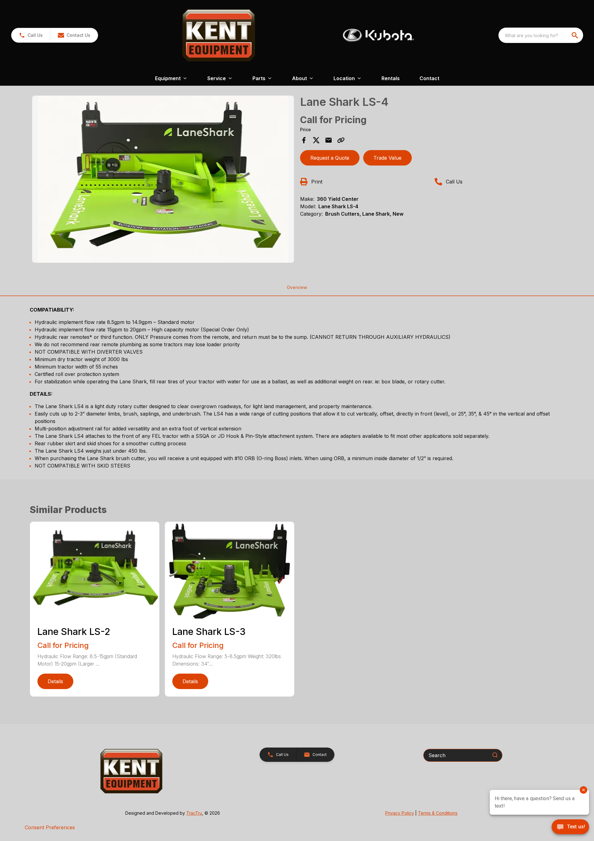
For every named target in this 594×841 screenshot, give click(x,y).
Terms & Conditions (438, 813)
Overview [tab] (297, 287)
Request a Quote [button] (329, 158)
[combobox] (541, 35)
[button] (30, 35)
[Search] (495, 755)
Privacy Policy (399, 813)
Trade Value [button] (387, 158)
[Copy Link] (341, 140)
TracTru (194, 813)
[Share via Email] (328, 140)
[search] (575, 35)
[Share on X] (316, 140)
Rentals (390, 78)
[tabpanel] (163, 180)
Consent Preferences (50, 827)
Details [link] (55, 681)
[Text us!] (570, 827)
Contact (429, 78)
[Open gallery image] (163, 179)
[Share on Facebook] (304, 140)
